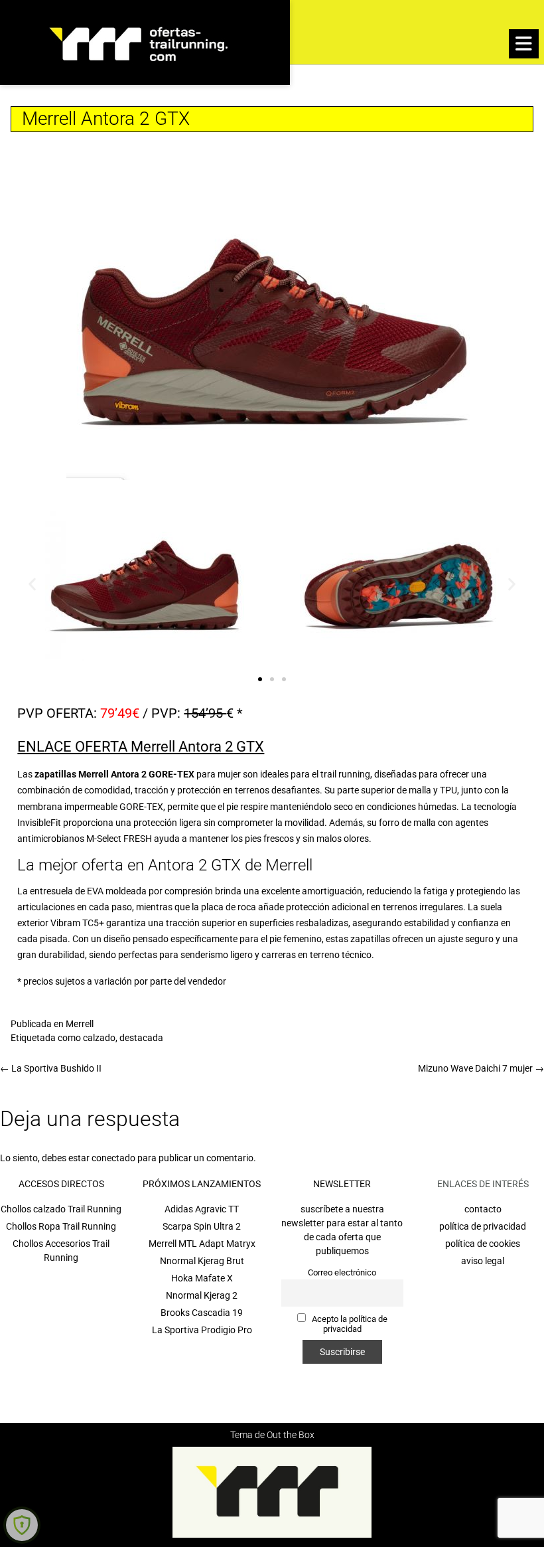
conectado (113, 1158)
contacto (483, 1209)
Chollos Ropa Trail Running (61, 1226)
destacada (141, 1037)
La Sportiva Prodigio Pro (202, 1330)
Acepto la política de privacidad (348, 1324)
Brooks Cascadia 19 (202, 1312)
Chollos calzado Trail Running (61, 1209)
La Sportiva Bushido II (51, 1068)
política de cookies (482, 1243)
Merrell (80, 1023)
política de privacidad (482, 1226)
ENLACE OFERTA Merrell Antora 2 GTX (140, 746)
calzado (99, 1037)
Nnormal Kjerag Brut (202, 1261)
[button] (524, 43)
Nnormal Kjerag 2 (202, 1295)
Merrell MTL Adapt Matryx (202, 1243)
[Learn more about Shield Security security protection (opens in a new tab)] (22, 1525)
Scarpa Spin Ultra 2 (202, 1226)
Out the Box (290, 1434)
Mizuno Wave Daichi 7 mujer (481, 1068)
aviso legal (482, 1261)
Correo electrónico (342, 1272)
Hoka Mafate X (202, 1278)
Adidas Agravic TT (202, 1209)
